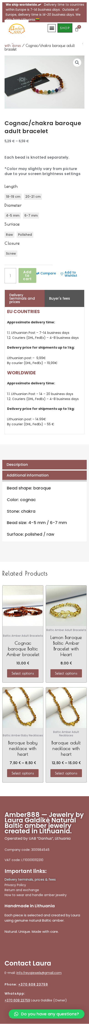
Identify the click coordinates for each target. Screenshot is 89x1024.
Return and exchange (22, 890)
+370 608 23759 (33, 984)
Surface (12, 224)
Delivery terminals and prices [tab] (22, 298)
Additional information (28, 475)
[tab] (44, 464)
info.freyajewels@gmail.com (39, 973)
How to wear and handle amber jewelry (36, 895)
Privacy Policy (15, 885)
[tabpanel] (44, 370)
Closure (12, 243)
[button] (52, 28)
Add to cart (27, 275)
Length (11, 186)
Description (17, 464)
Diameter (13, 205)
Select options (23, 673)
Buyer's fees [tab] (59, 298)
